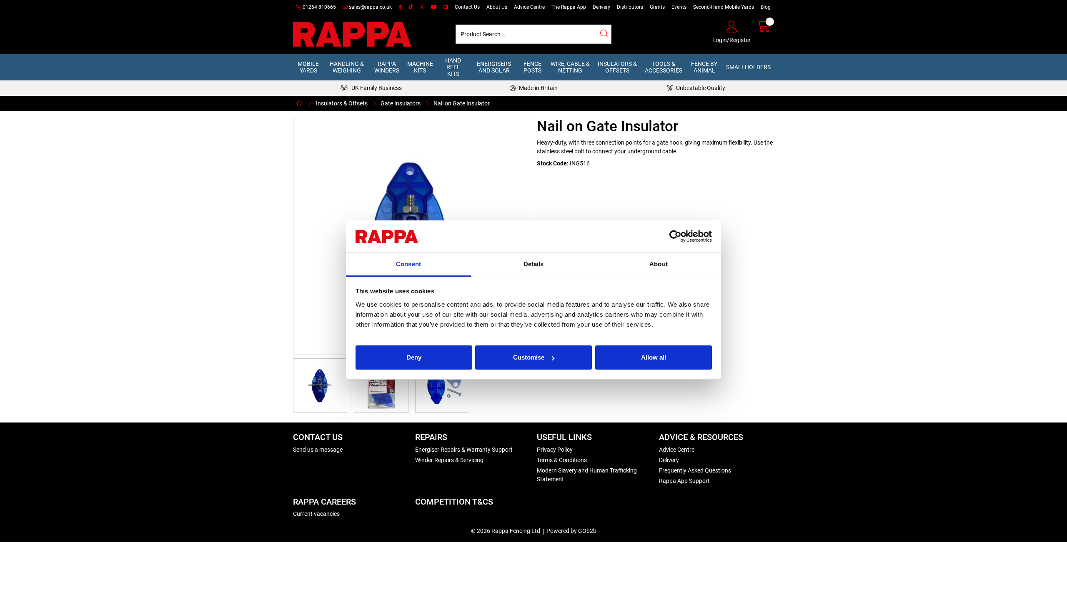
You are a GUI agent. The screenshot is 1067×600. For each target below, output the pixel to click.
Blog (766, 7)
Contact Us (467, 7)
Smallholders (748, 67)
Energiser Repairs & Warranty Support (464, 449)
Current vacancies (316, 513)
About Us (496, 7)
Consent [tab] (408, 264)
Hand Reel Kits (453, 67)
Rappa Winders (386, 67)
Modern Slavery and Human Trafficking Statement (587, 474)
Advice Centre (529, 7)
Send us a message (318, 449)
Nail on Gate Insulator (461, 103)
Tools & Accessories (663, 67)
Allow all (653, 357)
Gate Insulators (401, 103)
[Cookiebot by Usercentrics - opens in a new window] (675, 236)
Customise (528, 357)
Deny (413, 357)
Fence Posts (532, 67)
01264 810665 (318, 7)
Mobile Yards (308, 67)
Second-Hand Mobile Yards (723, 7)
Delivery (601, 7)
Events (678, 7)
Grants (657, 7)
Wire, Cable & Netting (570, 67)
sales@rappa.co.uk (370, 7)
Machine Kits (420, 67)
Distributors (630, 7)
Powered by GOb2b (571, 531)
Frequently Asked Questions (695, 470)
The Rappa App (568, 7)
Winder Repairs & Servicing (449, 460)
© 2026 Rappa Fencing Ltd (505, 531)
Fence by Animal (704, 67)
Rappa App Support (684, 481)
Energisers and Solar (494, 67)
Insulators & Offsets (617, 67)
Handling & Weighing (347, 67)
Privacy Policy (555, 449)
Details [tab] (533, 264)
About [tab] (658, 264)
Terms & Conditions (562, 460)
